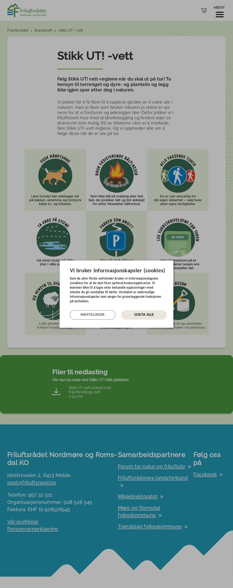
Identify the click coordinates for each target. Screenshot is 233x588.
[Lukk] (172, 263)
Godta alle (144, 315)
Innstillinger (93, 315)
